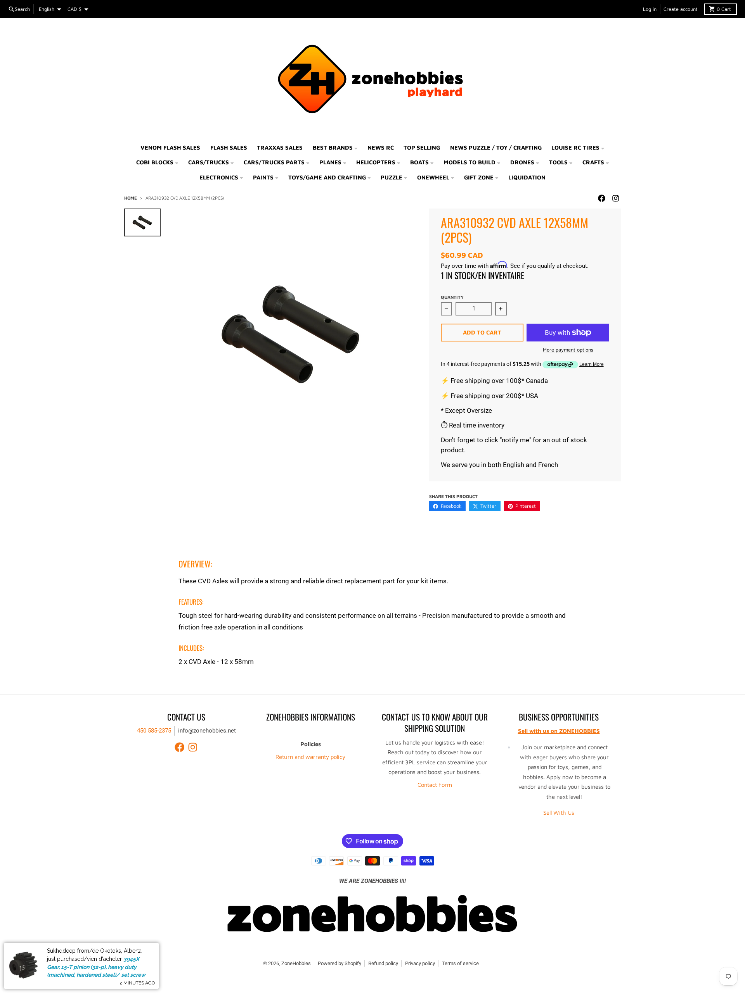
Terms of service (460, 963)
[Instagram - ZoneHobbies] (615, 198)
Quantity (452, 297)
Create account (681, 9)
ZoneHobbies (296, 963)
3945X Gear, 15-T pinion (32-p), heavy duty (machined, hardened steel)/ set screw (96, 967)
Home (130, 197)
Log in (650, 9)
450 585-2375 (154, 730)
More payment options (568, 350)
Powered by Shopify (339, 963)
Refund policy (383, 963)
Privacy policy (420, 963)
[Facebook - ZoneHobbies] (601, 198)
